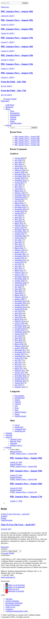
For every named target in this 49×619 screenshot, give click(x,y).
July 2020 (18, 287)
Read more (5, 547)
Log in (17, 425)
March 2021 (19, 270)
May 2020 (18, 291)
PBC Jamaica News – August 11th (17, 73)
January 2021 (19, 275)
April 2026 (18, 166)
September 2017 (20, 356)
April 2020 (18, 293)
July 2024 (18, 201)
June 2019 (18, 313)
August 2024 (19, 199)
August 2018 (19, 334)
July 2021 (18, 264)
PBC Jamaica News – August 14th (17, 46)
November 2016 (20, 377)
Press (16, 410)
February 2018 (20, 346)
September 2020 (20, 283)
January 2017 (19, 373)
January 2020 (19, 299)
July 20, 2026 (6, 86)
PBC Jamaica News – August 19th (17, 20)
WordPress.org (20, 431)
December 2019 (20, 301)
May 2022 (18, 244)
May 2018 (18, 340)
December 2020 (20, 277)
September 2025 (20, 181)
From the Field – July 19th (13, 81)
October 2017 (19, 354)
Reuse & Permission (12, 605)
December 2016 (20, 375)
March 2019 (19, 319)
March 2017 (19, 368)
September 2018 (20, 332)
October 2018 (19, 330)
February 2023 (20, 225)
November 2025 (20, 176)
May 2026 (18, 164)
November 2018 (20, 328)
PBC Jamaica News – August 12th (17, 64)
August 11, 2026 (7, 77)
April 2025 (18, 189)
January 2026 (19, 172)
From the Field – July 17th (13, 90)
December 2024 (20, 195)
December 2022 (20, 230)
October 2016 (19, 379)
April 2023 (18, 221)
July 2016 (18, 385)
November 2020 (20, 279)
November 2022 (20, 232)
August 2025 (19, 183)
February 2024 (20, 205)
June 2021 (18, 266)
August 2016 (19, 383)
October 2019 (19, 305)
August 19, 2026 (7, 25)
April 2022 (18, 246)
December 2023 (20, 207)
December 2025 (20, 174)
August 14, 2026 (7, 51)
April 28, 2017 (6, 529)
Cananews (9, 609)
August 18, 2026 (7, 33)
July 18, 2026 (6, 95)
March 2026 (19, 168)
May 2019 (18, 315)
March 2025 (19, 191)
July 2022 (18, 240)
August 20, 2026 (7, 16)
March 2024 (19, 203)
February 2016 (20, 387)
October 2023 (19, 211)
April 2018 (18, 342)
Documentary (19, 396)
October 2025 (19, 178)
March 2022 (19, 248)
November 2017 (20, 352)
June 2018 (18, 338)
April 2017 (18, 366)
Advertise (8, 599)
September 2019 (20, 307)
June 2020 (18, 289)
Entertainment (20, 398)
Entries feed (19, 427)
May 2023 (18, 219)
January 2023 (19, 228)
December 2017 (20, 350)
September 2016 (20, 381)
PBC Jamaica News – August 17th (17, 38)
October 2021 (19, 258)
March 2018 (19, 344)
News (17, 408)
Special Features (20, 412)
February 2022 (20, 250)
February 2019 (20, 321)
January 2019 (19, 324)
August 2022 (19, 238)
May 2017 (18, 364)
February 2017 (20, 371)
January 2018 (19, 348)
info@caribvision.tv (8, 577)
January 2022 (19, 252)
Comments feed (20, 429)
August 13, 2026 (7, 60)
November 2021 (20, 256)
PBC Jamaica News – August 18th (17, 29)
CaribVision (9, 105)
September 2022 (20, 236)
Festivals (18, 402)
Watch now (5, 7)
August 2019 (19, 309)
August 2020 (19, 285)
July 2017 (18, 360)
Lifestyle (18, 404)
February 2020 (20, 297)
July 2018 (18, 336)
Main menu (5, 101)
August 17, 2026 (7, 42)
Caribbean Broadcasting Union (16, 611)
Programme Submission (14, 603)
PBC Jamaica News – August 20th (17, 11)
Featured (4, 516)
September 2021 (20, 260)
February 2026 (20, 170)
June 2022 (18, 242)
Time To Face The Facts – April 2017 (18, 524)
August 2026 (19, 158)
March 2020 (19, 295)
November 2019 (20, 303)
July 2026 (18, 160)
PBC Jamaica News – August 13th (17, 55)
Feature (17, 400)
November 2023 (20, 209)
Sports (17, 414)
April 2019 (18, 317)
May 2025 (18, 187)
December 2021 (20, 254)
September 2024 (20, 197)
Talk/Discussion (20, 416)
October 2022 (19, 234)
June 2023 (18, 217)
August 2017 (19, 358)
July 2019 (18, 311)
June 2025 (18, 185)
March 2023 (19, 223)
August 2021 (19, 262)
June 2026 (18, 162)
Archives (4, 551)
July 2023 (18, 215)
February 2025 (20, 193)
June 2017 (18, 362)
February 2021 (20, 272)
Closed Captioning (12, 601)
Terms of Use (10, 607)
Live (16, 406)
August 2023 (19, 213)
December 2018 (20, 326)
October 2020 (19, 281)
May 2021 (18, 268)
